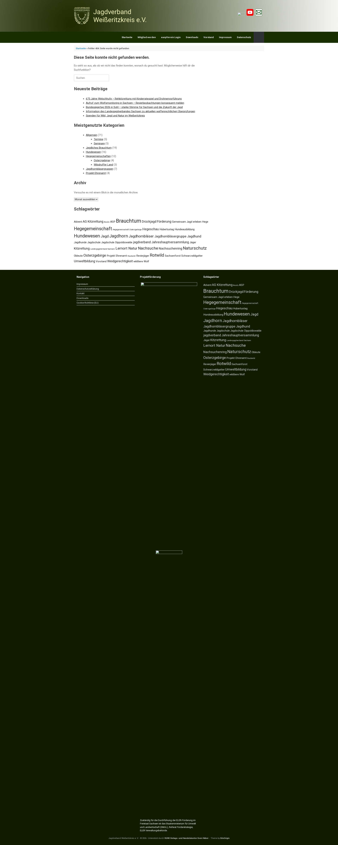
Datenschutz (244, 37)
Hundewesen (93, 152)
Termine (98, 139)
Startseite (127, 37)
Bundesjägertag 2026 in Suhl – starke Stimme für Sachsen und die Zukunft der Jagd (134, 107)
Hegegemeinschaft (93, 228)
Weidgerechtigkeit (120, 261)
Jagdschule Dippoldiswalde (116, 242)
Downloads (192, 37)
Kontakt (80, 293)
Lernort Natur (126, 248)
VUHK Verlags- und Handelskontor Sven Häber (186, 838)
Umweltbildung (84, 261)
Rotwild (157, 255)
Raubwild (132, 256)
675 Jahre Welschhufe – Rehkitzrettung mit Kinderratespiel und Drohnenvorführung (134, 98)
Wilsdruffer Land (103, 164)
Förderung (164, 221)
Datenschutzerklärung (88, 288)
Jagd (105, 236)
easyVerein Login (171, 37)
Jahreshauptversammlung (170, 242)
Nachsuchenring (170, 248)
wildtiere (138, 261)
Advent (78, 221)
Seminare (99, 143)
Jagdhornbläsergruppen (99, 168)
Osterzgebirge (102, 160)
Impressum (225, 37)
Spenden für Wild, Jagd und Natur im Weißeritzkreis (115, 115)
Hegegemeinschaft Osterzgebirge (127, 229)
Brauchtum (128, 221)
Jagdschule (94, 242)
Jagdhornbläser (141, 236)
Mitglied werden (147, 37)
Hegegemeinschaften (98, 156)
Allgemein (91, 135)
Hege (205, 221)
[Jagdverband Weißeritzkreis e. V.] (111, 16)
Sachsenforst (173, 255)
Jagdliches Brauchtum (99, 147)
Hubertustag (166, 229)
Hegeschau (150, 229)
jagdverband (142, 242)
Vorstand (209, 37)
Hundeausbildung (185, 229)
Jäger (193, 242)
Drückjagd (149, 221)
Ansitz (106, 222)
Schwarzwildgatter (192, 255)
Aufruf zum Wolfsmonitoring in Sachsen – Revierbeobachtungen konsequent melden (135, 103)
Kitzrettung (82, 248)
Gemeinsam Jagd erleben (186, 221)
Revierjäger (142, 255)
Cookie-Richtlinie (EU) (88, 302)
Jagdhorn (118, 235)
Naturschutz (195, 248)
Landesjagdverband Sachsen (102, 249)
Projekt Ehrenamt (96, 173)
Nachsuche (148, 248)
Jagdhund (194, 236)
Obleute (78, 255)
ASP (112, 221)
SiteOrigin (225, 838)
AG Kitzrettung (93, 221)
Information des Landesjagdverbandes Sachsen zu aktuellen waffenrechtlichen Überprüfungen (140, 111)
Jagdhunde (80, 242)
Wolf (146, 261)
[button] (259, 37)
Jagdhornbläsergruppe (170, 236)
